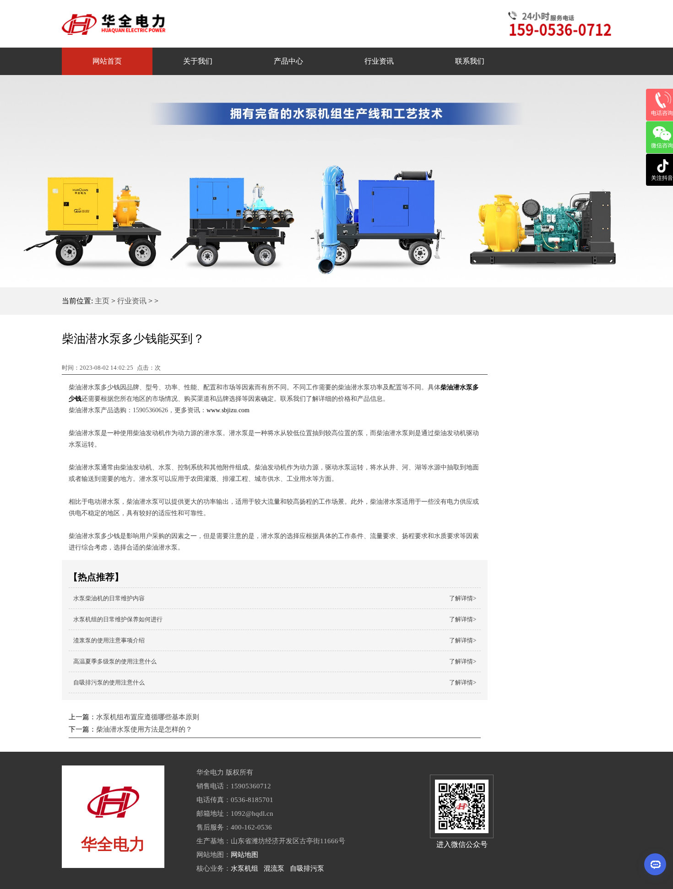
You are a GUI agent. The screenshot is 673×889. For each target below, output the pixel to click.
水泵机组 (244, 868)
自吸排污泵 (307, 868)
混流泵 (274, 868)
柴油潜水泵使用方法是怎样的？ (144, 729)
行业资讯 (132, 301)
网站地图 (244, 854)
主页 (102, 301)
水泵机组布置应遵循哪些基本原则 (147, 717)
